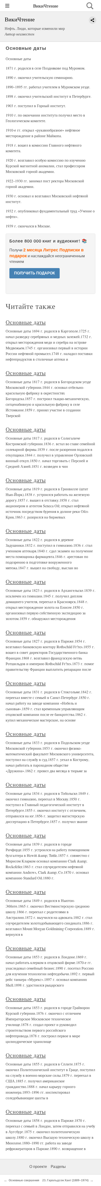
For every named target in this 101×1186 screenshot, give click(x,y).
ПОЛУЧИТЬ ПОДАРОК (34, 273)
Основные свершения (24, 1180)
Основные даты (26, 322)
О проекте (38, 1167)
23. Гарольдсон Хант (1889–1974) (65, 1180)
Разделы (58, 1167)
